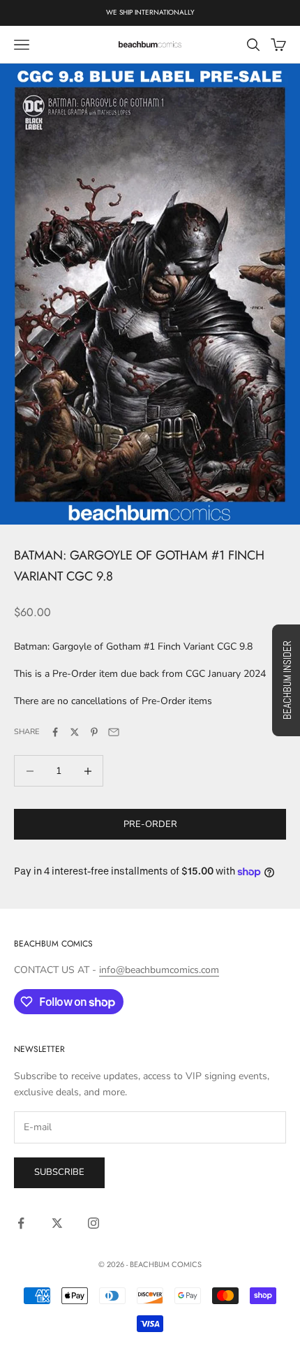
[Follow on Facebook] (21, 1223)
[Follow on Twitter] (57, 1223)
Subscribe (59, 1172)
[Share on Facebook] (55, 732)
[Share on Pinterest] (94, 732)
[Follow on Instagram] (93, 1223)
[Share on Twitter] (74, 732)
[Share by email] (113, 732)
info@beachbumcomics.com (159, 970)
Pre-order (150, 824)
